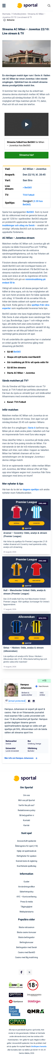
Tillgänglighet (26, 906)
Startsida (6, 14)
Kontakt (26, 820)
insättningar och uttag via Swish (18, 225)
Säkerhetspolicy (26, 891)
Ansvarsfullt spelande (26, 841)
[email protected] (16, 701)
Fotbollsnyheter (19, 14)
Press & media (26, 901)
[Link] (26, 514)
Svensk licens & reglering (26, 861)
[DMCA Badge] (17, 985)
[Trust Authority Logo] (17, 995)
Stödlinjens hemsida (38, 1046)
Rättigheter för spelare (26, 856)
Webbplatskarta (26, 911)
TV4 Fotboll (28, 195)
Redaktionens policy (26, 810)
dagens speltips (31, 489)
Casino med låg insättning (26, 957)
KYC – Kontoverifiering (26, 896)
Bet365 (30, 212)
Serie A (32, 428)
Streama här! (26, 155)
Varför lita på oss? (26, 805)
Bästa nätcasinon (26, 927)
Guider (26, 881)
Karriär (26, 825)
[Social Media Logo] (21, 972)
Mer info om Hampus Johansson (19, 758)
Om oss (26, 795)
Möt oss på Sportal (26, 800)
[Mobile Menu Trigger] (4, 5)
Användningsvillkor (26, 886)
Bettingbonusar (26, 942)
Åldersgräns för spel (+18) (26, 846)
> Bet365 (27, 187)
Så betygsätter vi (26, 815)
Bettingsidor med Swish (26, 947)
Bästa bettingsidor (26, 937)
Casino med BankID (26, 952)
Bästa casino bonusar (26, 932)
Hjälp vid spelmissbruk (26, 851)
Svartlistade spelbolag (26, 866)
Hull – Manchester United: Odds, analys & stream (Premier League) (24, 592)
